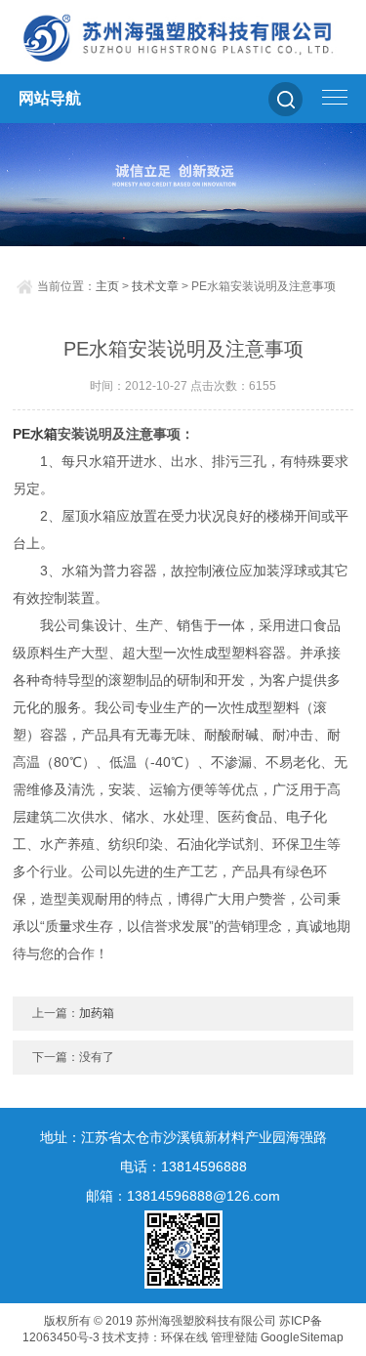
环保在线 (184, 1337)
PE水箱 (35, 434)
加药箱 (96, 1013)
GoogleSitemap (302, 1337)
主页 (107, 286)
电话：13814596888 (183, 1166)
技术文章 (155, 286)
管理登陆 (234, 1337)
